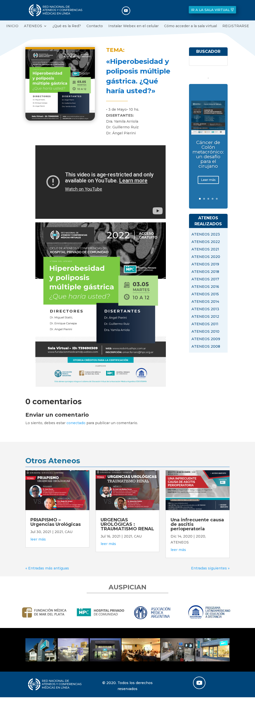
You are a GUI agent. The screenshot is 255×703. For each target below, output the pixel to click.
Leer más (208, 180)
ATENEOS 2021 (205, 249)
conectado (75, 423)
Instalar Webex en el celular (133, 26)
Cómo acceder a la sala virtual (190, 26)
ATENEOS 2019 (205, 264)
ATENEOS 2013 (205, 309)
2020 (200, 536)
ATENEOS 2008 (205, 347)
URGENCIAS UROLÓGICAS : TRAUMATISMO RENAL (127, 524)
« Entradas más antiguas (47, 568)
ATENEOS (33, 26)
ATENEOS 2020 (205, 257)
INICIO (12, 26)
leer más (38, 539)
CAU (68, 532)
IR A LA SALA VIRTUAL (210, 10)
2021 (59, 532)
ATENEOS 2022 (205, 242)
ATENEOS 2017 (205, 279)
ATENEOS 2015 (205, 294)
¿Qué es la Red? (67, 26)
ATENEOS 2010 (205, 332)
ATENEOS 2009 (205, 339)
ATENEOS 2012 (205, 317)
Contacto (94, 26)
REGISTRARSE (235, 26)
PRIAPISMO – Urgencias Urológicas (55, 522)
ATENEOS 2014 (205, 302)
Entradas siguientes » (210, 568)
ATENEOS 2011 (204, 324)
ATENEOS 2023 (205, 234)
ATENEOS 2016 (205, 287)
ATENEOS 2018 (205, 272)
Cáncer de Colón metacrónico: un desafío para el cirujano (208, 154)
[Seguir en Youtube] (126, 10)
